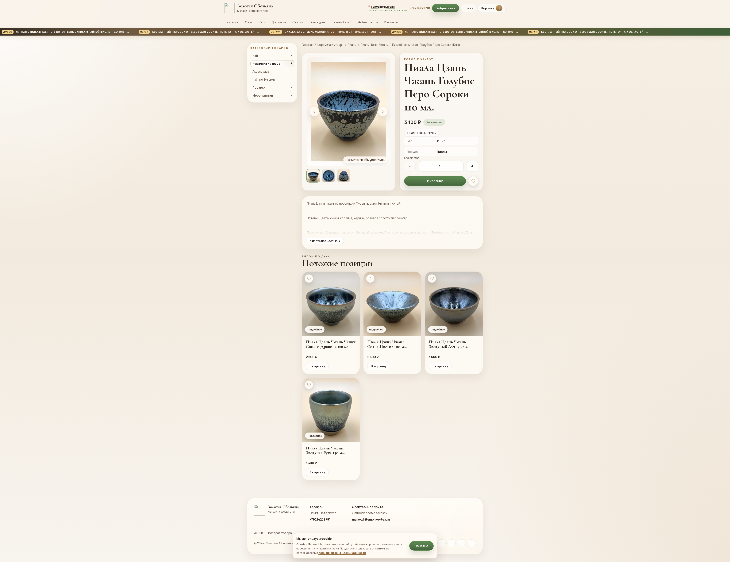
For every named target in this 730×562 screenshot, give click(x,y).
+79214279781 (419, 8)
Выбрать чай (445, 8)
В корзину (435, 181)
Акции (258, 533)
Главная (307, 45)
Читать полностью (325, 241)
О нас (249, 22)
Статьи (297, 22)
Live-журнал (318, 22)
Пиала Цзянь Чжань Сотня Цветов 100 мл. (387, 344)
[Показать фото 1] (313, 175)
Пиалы (352, 45)
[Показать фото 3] (343, 175)
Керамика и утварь (330, 45)
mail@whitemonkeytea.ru (371, 519)
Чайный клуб (343, 22)
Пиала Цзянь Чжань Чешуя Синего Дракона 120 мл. (331, 344)
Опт (262, 22)
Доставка (279, 22)
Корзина (490, 8)
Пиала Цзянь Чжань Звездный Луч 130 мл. (448, 344)
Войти (468, 8)
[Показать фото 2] (328, 175)
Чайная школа (368, 22)
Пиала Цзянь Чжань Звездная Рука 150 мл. (325, 450)
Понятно (421, 546)
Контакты (391, 22)
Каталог (233, 22)
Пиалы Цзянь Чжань (374, 45)
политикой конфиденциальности (342, 553)
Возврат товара (280, 533)
